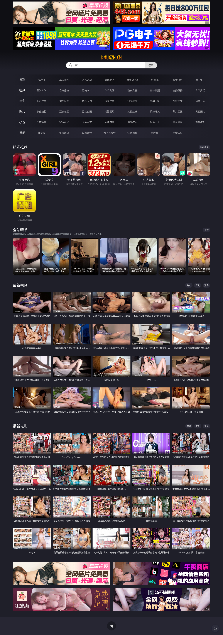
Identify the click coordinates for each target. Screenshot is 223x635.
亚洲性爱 (41, 101)
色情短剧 (177, 132)
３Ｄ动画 (109, 90)
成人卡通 (87, 101)
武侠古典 (109, 122)
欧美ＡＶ (87, 90)
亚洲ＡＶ (41, 90)
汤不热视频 (109, 132)
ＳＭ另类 (200, 90)
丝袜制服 (155, 90)
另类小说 (155, 122)
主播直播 (177, 90)
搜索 (151, 65)
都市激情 (41, 122)
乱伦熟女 (177, 101)
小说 (22, 122)
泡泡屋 (155, 132)
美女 (189, 285)
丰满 (189, 426)
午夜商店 (64, 132)
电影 (22, 101)
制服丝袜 (132, 101)
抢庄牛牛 (200, 79)
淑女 (198, 426)
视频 (22, 90)
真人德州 (64, 79)
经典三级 (155, 101)
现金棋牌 (177, 79)
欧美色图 (87, 111)
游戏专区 (109, 79)
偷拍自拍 (64, 101)
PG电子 (41, 79)
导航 (22, 133)
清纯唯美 (155, 111)
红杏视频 (132, 132)
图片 (22, 111)
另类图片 (200, 111)
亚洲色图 (64, 111)
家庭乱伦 (64, 122)
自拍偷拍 (64, 90)
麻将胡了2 (132, 79)
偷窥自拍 (41, 111)
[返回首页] (215, 628)
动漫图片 (109, 111)
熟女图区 (177, 111)
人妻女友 (87, 122)
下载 (206, 229)
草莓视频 (87, 132)
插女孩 (41, 132)
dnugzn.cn (111, 58)
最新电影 (20, 425)
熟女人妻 (132, 90)
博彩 (22, 80)
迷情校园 (132, 122)
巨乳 (198, 285)
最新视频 (20, 285)
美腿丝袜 (132, 111)
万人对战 (87, 79)
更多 (206, 285)
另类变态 (200, 101)
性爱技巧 (200, 122)
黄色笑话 (177, 122)
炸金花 (155, 79)
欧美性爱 (109, 101)
